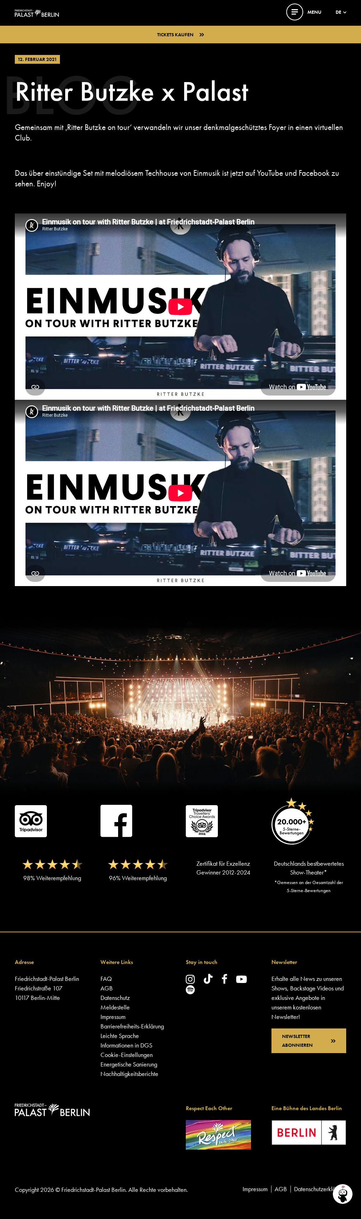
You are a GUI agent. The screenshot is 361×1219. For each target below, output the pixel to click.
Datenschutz (115, 998)
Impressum (113, 1017)
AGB (106, 988)
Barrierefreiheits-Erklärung (132, 1026)
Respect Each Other (209, 1108)
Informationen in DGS (126, 1045)
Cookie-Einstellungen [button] (126, 1055)
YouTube (270, 173)
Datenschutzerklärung (320, 1189)
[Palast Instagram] (190, 979)
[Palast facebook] (224, 979)
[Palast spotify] (190, 989)
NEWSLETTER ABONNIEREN (297, 1040)
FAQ (106, 979)
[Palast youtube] (241, 979)
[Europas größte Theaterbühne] (37, 12)
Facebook (314, 173)
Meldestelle (115, 1007)
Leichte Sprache (119, 1036)
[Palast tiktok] (208, 979)
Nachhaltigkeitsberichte (129, 1074)
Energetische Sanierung (128, 1064)
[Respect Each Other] (218, 1133)
